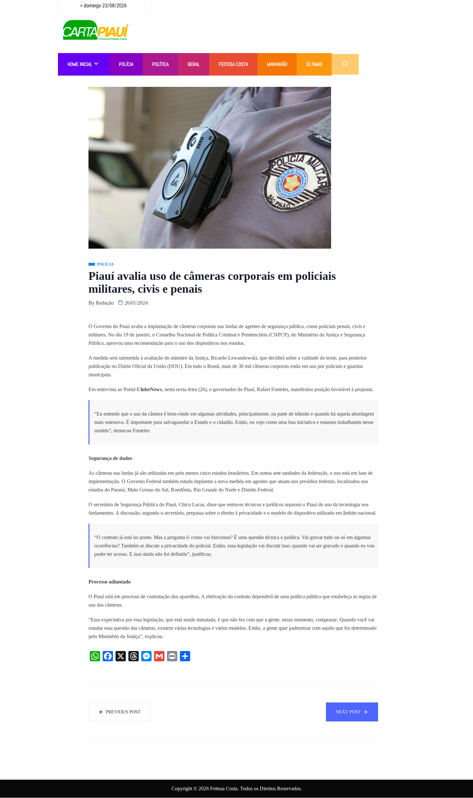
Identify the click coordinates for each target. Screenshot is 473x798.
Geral (194, 64)
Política (160, 64)
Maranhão (277, 64)
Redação (105, 303)
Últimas (314, 64)
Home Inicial (80, 64)
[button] (345, 64)
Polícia (126, 64)
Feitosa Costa (233, 64)
